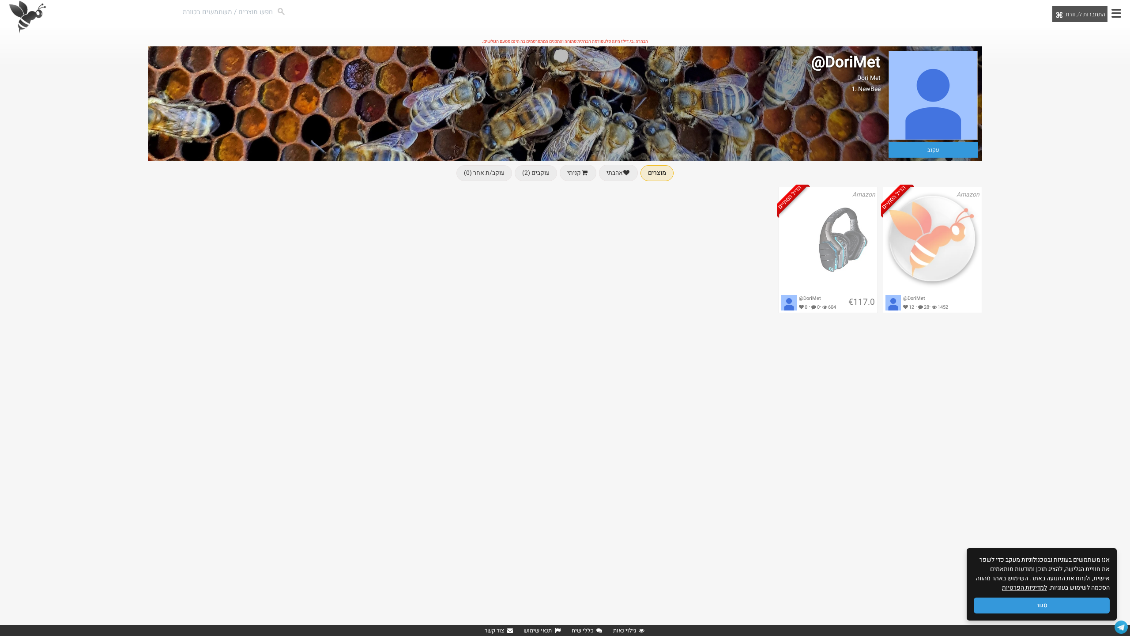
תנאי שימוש (538, 630)
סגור (1041, 605)
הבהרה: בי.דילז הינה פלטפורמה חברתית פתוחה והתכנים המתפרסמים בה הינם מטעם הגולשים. (565, 41)
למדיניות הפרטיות (1024, 587)
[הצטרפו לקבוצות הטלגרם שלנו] (1121, 627)
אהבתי (614, 173)
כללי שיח (583, 630)
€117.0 (861, 302)
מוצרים (657, 173)
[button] (1116, 13)
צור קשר (494, 630)
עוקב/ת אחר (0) (484, 173)
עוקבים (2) (536, 173)
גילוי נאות (624, 630)
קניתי (574, 173)
